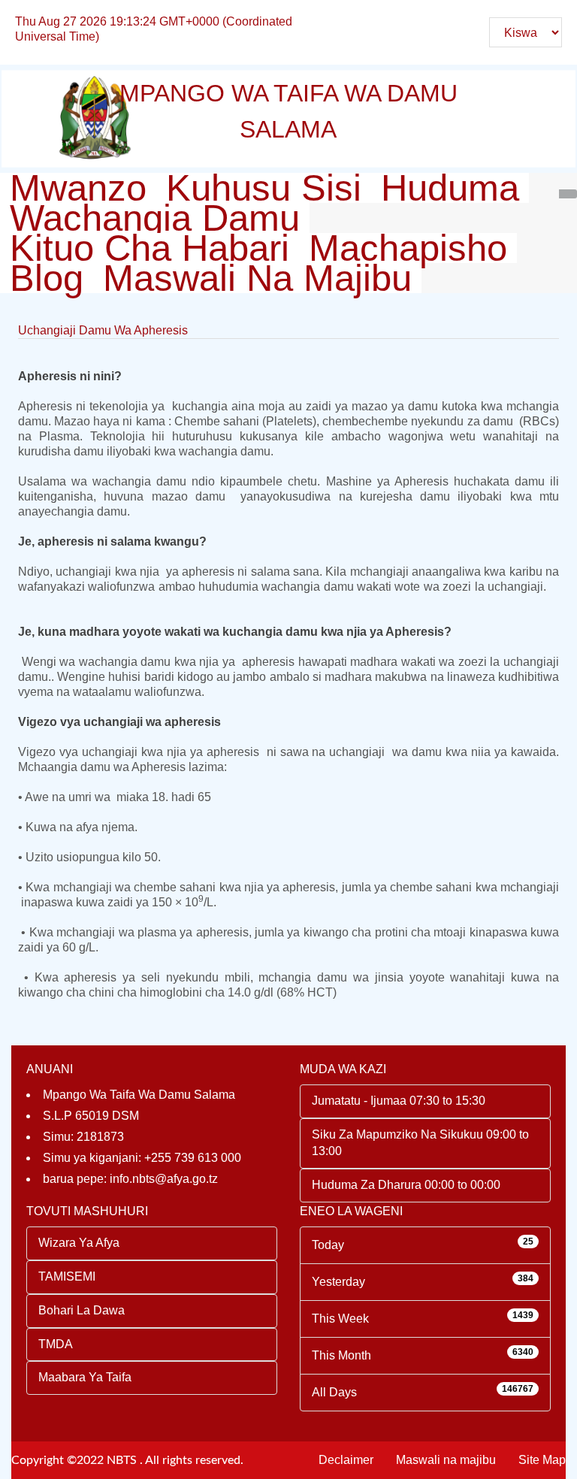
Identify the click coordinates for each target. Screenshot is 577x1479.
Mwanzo (78, 188)
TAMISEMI (66, 1276)
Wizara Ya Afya (78, 1242)
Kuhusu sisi (263, 188)
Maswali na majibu (257, 278)
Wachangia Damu (155, 218)
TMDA (55, 1344)
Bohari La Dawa (81, 1310)
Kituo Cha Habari (149, 248)
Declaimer (346, 1459)
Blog (46, 278)
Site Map (542, 1459)
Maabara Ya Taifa (84, 1377)
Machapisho (408, 248)
